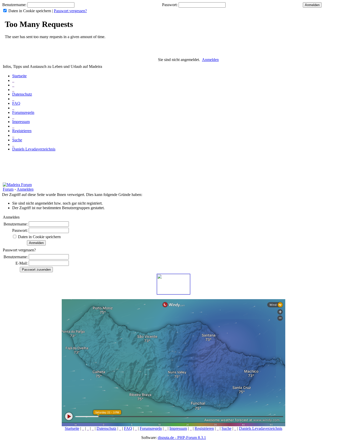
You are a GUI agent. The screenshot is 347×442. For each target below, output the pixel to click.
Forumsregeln (23, 112)
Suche (17, 140)
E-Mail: (21, 263)
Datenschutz (22, 94)
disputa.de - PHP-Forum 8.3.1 (182, 437)
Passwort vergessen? (70, 11)
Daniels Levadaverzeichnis (33, 149)
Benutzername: (14, 5)
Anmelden (210, 59)
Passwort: (170, 5)
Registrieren (21, 131)
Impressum (21, 121)
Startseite (19, 76)
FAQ (16, 103)
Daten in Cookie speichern (29, 11)
